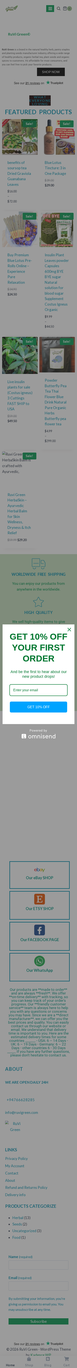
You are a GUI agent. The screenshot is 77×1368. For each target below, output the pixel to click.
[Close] (69, 629)
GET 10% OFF (38, 707)
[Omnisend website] (38, 734)
